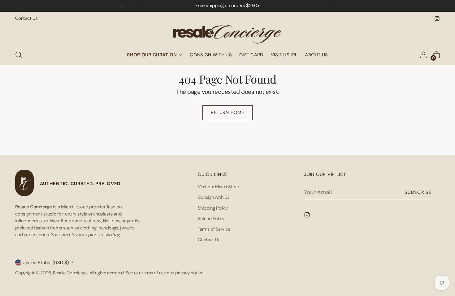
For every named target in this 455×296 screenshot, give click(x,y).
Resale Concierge (70, 273)
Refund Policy (211, 218)
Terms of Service (214, 229)
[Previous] (121, 6)
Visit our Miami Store (218, 187)
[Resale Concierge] (227, 33)
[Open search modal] (18, 55)
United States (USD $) (46, 262)
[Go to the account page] (423, 55)
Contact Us (209, 240)
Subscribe (418, 192)
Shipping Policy (213, 208)
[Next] (333, 6)
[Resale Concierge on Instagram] (437, 18)
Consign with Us (213, 197)
